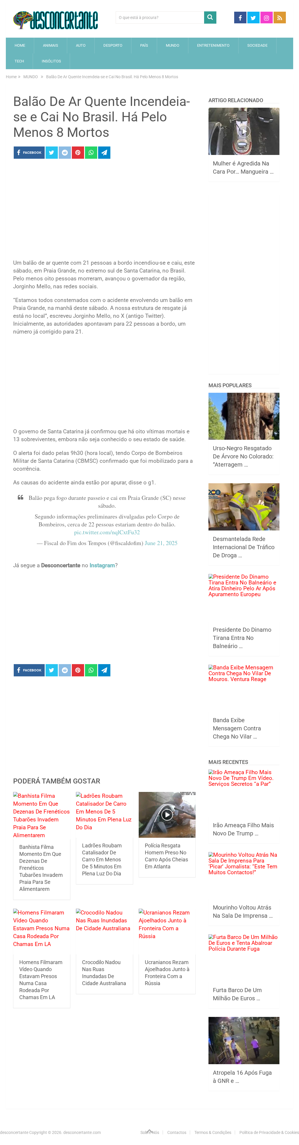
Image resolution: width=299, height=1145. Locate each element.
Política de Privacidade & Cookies (269, 1132)
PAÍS (144, 45)
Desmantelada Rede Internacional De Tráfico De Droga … (243, 547)
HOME (20, 45)
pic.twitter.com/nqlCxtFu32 (107, 532)
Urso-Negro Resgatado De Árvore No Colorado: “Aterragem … (243, 456)
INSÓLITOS (51, 61)
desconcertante (14, 1132)
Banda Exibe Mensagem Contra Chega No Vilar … (237, 728)
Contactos (176, 1132)
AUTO (81, 45)
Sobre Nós (149, 1132)
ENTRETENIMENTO (213, 45)
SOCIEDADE (257, 45)
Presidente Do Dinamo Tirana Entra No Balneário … (242, 638)
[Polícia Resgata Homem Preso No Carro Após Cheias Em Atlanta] (167, 815)
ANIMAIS (50, 45)
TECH (19, 61)
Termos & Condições (212, 1132)
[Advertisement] (104, 211)
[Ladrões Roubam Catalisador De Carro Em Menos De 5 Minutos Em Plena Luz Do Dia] (104, 815)
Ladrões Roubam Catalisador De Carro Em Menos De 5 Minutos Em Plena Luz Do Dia (102, 859)
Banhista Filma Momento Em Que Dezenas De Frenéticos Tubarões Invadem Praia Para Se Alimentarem (41, 868)
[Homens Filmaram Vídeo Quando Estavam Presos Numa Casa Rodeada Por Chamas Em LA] (41, 931)
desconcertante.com (82, 1132)
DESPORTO (112, 45)
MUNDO (172, 45)
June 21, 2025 (161, 543)
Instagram (102, 565)
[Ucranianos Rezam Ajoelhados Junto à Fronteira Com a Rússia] (167, 931)
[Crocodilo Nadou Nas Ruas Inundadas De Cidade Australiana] (104, 931)
